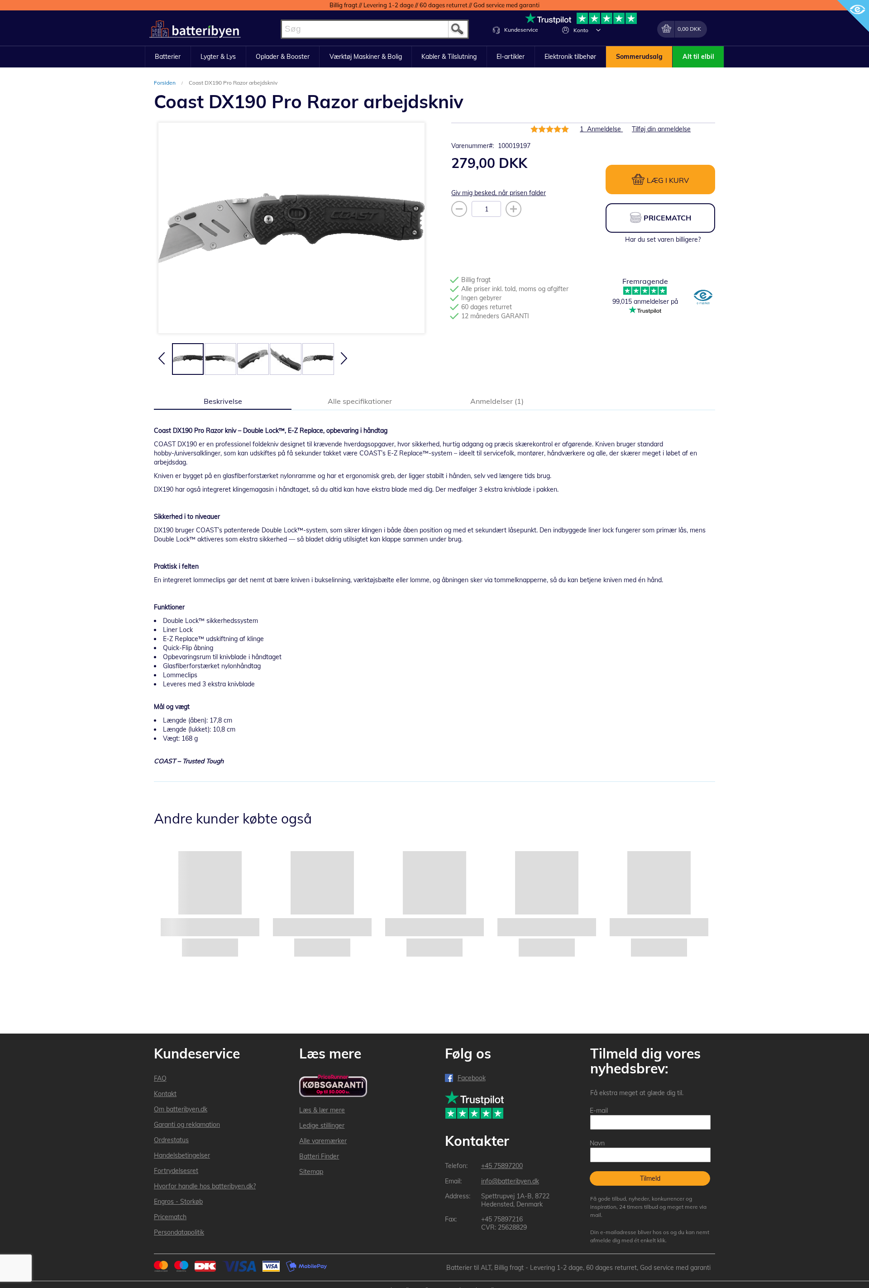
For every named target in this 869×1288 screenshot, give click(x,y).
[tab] (222, 401)
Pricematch (170, 1217)
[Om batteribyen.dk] (703, 298)
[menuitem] (168, 57)
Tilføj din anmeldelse (661, 129)
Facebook (472, 1078)
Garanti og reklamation (187, 1124)
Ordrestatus (171, 1140)
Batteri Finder (319, 1156)
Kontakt (165, 1094)
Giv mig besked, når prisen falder (498, 193)
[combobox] (375, 29)
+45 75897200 (502, 1166)
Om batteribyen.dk (180, 1109)
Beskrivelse (223, 401)
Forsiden (165, 82)
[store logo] (195, 29)
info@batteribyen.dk (510, 1181)
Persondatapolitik (179, 1232)
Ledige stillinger (321, 1125)
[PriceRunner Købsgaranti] (333, 1086)
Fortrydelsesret (176, 1171)
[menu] (434, 57)
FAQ (160, 1078)
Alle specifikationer (360, 401)
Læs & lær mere (322, 1110)
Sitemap (311, 1172)
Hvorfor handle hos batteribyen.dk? (205, 1186)
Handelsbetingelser (182, 1155)
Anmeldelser (495, 401)
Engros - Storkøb (178, 1201)
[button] (598, 30)
